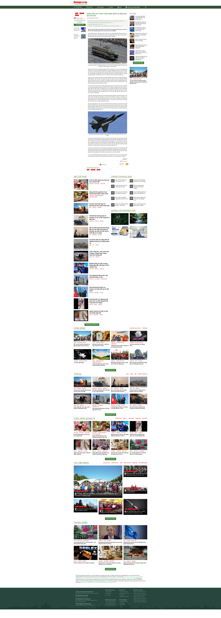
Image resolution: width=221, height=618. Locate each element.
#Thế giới (80, 561)
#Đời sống (91, 183)
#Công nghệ (118, 418)
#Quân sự (82, 13)
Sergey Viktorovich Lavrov (139, 596)
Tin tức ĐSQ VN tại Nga (110, 601)
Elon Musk (76, 171)
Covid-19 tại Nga (77, 171)
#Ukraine (99, 207)
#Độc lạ (125, 418)
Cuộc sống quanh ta (84, 418)
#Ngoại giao (134, 540)
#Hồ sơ (77, 15)
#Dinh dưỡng (142, 451)
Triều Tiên (76, 587)
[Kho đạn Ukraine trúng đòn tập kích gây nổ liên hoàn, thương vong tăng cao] (138, 398)
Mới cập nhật (80, 176)
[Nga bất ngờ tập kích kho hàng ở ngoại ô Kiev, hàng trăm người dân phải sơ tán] (132, 46)
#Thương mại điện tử (99, 195)
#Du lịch (94, 451)
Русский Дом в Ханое (124, 596)
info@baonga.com (82, 601)
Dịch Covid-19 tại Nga (98, 12)
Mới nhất (90, 7)
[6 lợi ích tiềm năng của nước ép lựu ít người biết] (81, 184)
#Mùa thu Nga (127, 462)
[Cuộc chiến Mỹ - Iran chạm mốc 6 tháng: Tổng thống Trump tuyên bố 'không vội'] (81, 256)
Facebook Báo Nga (124, 601)
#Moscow (134, 462)
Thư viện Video (123, 604)
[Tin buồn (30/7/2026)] (82, 354)
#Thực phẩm (102, 183)
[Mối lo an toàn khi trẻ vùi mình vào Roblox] (132, 40)
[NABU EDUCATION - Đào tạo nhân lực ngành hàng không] (120, 230)
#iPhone (101, 314)
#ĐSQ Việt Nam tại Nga (135, 328)
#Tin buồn (144, 328)
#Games (84, 561)
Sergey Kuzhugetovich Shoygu (140, 598)
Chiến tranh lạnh (77, 172)
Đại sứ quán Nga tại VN (110, 603)
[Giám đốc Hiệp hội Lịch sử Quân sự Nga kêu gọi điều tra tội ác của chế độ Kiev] (83, 29)
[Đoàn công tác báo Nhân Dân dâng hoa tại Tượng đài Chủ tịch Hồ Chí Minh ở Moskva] (138, 354)
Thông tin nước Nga (121, 176)
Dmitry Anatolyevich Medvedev (140, 593)
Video (111, 7)
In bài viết (104, 164)
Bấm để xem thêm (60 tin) (92, 324)
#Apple (90, 314)
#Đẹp (121, 462)
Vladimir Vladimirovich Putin (139, 591)
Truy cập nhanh (123, 599)
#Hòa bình (97, 292)
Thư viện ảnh (122, 603)
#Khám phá (135, 471)
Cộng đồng (79, 328)
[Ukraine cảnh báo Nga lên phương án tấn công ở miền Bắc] (81, 208)
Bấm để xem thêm (138, 62)
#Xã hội (131, 451)
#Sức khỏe (97, 183)
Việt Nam (76, 616)
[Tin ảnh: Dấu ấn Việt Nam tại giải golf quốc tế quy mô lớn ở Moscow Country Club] (138, 72)
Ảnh (120, 7)
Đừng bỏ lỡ (131, 10)
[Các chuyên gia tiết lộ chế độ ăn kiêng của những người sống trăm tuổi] (132, 17)
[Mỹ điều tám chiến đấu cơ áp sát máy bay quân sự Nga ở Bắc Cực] (83, 36)
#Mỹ (90, 234)
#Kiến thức (124, 451)
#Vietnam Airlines (120, 342)
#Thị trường (100, 405)
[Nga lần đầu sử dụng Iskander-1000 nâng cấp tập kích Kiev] (132, 52)
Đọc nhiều (101, 7)
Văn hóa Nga (76, 615)
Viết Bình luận (79, 24)
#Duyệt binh (130, 471)
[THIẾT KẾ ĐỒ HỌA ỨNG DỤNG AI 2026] (120, 218)
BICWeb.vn (92, 605)
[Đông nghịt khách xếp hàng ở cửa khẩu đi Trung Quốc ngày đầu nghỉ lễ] (101, 444)
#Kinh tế (137, 388)
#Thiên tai (100, 304)
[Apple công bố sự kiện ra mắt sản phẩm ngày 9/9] (81, 315)
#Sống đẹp (138, 418)
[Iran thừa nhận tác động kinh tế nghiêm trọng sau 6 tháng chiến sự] (81, 244)
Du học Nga (122, 590)
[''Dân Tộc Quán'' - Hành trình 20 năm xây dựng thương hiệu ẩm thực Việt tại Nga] (138, 231)
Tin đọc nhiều (81, 522)
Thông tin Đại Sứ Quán (110, 599)
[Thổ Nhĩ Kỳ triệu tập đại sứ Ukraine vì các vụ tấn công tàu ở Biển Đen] (81, 220)
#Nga (77, 13)
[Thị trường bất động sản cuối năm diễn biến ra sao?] (81, 279)
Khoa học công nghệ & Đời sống (80, 326)
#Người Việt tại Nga (81, 342)
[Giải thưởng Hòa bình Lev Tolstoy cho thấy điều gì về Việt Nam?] (81, 291)
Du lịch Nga (107, 595)
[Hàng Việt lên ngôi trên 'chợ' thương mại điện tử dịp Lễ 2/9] (81, 196)
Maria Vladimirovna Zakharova (140, 600)
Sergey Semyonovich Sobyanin (140, 601)
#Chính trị (91, 221)
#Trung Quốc (105, 451)
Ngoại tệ (75, 460)
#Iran (90, 256)
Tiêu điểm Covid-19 (115, 10)
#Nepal (95, 304)
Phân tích (76, 460)
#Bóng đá (97, 268)
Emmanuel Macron (77, 173)
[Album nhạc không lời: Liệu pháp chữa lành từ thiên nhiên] (138, 218)
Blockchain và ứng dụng (98, 10)
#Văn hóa (113, 360)
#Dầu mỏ (100, 234)
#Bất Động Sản (95, 406)
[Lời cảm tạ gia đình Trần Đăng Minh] (138, 336)
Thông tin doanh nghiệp (133, 7)
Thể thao (75, 585)
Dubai (75, 172)
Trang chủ (78, 10)
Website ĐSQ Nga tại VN (110, 604)
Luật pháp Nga (108, 591)
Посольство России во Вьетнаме (124, 594)
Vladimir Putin (77, 613)
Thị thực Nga (108, 593)
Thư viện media (81, 463)
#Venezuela (94, 234)
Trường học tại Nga (124, 591)
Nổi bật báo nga (132, 12)
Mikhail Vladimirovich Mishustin (140, 595)
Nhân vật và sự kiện (138, 590)
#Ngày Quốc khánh (96, 434)
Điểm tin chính (79, 12)
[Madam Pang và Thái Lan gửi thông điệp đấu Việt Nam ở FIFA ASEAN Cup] (81, 267)
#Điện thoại (95, 314)
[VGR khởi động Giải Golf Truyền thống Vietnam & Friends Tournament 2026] (101, 354)
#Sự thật (91, 304)
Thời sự (113, 12)
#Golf (75, 342)
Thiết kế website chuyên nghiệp (83, 603)
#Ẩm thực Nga (114, 462)
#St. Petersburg (143, 462)
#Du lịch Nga (106, 462)
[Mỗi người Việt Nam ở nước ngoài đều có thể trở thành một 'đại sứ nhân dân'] (120, 354)
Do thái (75, 173)
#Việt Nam (91, 195)
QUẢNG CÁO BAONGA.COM (123, 210)
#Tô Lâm (101, 292)
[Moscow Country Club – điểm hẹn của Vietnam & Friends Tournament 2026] (101, 336)
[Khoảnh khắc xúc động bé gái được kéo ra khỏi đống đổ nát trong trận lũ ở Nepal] (81, 303)
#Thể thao (91, 268)
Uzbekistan (76, 586)
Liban (75, 371)
